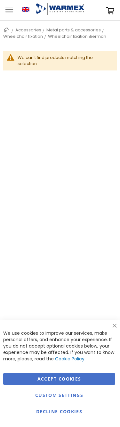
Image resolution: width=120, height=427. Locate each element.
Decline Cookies (59, 411)
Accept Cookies (59, 379)
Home (6, 30)
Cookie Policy (69, 359)
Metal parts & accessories (73, 30)
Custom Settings (59, 395)
